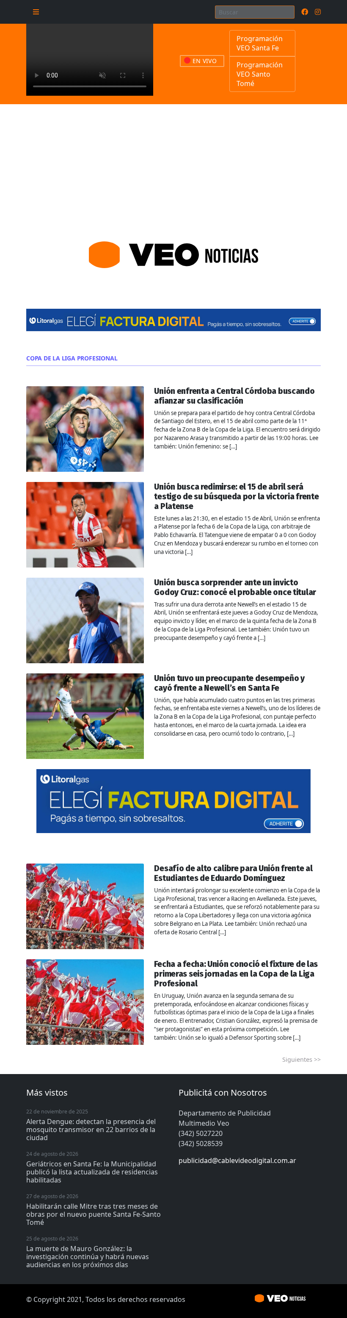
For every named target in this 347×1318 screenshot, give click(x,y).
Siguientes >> (301, 1059)
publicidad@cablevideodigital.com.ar (237, 1160)
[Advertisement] (173, 167)
